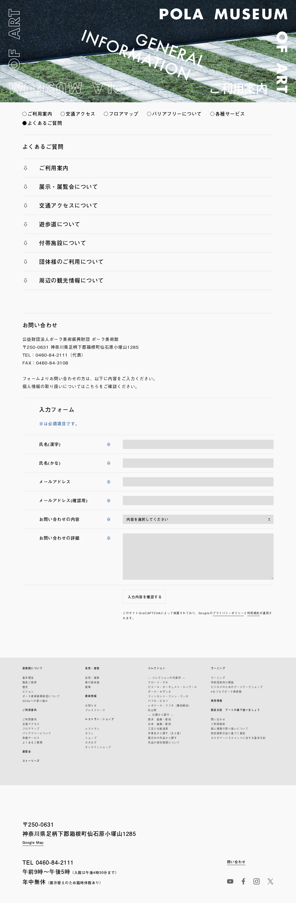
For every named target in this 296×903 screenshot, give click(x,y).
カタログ (91, 742)
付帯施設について (62, 243)
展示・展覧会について (68, 186)
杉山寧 (152, 710)
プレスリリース (95, 710)
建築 (88, 687)
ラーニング (218, 668)
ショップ (91, 738)
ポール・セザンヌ (159, 691)
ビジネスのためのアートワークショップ (237, 687)
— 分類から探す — (161, 714)
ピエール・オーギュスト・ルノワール (172, 687)
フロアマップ (124, 113)
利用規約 (253, 613)
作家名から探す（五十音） (165, 733)
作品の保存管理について (164, 742)
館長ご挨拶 (29, 682)
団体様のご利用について (71, 261)
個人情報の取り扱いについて (230, 728)
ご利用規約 (218, 724)
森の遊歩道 (92, 682)
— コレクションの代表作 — (166, 677)
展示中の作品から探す (162, 738)
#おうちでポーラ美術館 (226, 691)
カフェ (89, 733)
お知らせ (91, 705)
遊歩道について (59, 224)
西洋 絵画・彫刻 (159, 719)
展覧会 (26, 752)
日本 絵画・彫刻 (159, 724)
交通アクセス (81, 113)
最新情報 (91, 696)
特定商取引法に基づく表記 (228, 733)
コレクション (156, 668)
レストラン (92, 728)
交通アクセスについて (68, 205)
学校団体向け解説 (222, 682)
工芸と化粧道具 (158, 728)
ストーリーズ (31, 761)
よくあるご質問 (45, 123)
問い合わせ (218, 719)
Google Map (33, 842)
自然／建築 (92, 668)
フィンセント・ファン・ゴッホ (168, 696)
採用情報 (216, 701)
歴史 (25, 687)
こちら (92, 386)
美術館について (32, 668)
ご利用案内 (40, 113)
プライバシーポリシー (228, 613)
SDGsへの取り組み (35, 701)
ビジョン (28, 691)
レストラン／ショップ (99, 719)
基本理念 (28, 677)
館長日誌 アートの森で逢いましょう (235, 710)
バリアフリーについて (177, 113)
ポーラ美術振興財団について (41, 696)
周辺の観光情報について (71, 280)
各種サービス (230, 113)
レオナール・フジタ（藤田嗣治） (169, 705)
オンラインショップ (98, 747)
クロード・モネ (158, 682)
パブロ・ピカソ (158, 701)
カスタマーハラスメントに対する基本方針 (238, 738)
